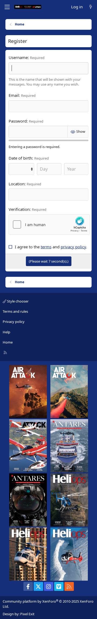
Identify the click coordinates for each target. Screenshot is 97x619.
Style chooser (17, 301)
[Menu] (7, 7)
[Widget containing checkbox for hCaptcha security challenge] (49, 224)
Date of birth (20, 158)
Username (18, 57)
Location (17, 183)
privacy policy (73, 246)
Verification (19, 209)
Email (14, 95)
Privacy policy (14, 321)
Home (8, 342)
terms (46, 246)
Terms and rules (15, 311)
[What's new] (90, 7)
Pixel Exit (27, 613)
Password (18, 121)
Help (6, 332)
